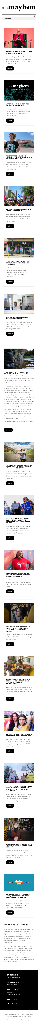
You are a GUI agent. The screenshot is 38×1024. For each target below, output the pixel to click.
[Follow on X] (12, 1003)
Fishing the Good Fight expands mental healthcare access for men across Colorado (19, 463)
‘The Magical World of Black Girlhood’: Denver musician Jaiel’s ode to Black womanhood (19, 678)
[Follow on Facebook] (8, 1003)
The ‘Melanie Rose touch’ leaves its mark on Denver (19, 49)
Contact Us (10, 992)
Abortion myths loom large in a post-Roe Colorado (19, 206)
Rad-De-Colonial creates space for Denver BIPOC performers (19, 731)
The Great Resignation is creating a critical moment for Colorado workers (19, 154)
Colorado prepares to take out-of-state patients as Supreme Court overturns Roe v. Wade (19, 517)
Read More (10, 68)
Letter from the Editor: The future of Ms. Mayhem (19, 101)
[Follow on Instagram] (16, 1003)
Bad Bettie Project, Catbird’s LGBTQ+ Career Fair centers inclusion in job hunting (19, 893)
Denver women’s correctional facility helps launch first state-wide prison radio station (19, 624)
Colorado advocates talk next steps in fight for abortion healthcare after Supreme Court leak (19, 785)
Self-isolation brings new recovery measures (19, 314)
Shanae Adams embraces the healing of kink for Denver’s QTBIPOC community (19, 571)
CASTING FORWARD (16, 372)
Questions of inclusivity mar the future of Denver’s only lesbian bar (19, 260)
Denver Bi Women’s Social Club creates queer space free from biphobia (19, 840)
